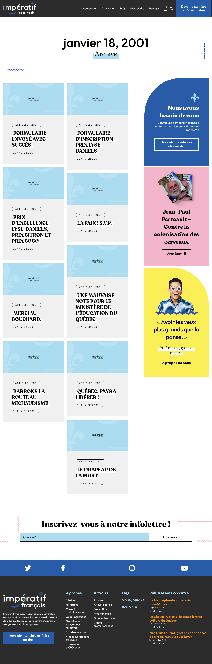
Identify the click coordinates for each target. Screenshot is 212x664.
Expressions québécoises (73, 646)
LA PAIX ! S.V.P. (94, 223)
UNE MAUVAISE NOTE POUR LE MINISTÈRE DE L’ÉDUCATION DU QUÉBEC (96, 307)
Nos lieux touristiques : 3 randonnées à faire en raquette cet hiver (177, 635)
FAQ (125, 593)
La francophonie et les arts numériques (170, 602)
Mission (70, 600)
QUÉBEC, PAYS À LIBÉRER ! (96, 394)
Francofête (100, 609)
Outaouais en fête (104, 618)
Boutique (130, 607)
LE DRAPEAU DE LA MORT (96, 472)
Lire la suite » (156, 611)
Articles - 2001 (26, 124)
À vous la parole (103, 604)
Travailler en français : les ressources (73, 624)
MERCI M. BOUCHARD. (26, 316)
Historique (72, 604)
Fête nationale (102, 613)
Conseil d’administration (75, 611)
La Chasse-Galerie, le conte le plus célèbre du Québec (175, 619)
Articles (98, 600)
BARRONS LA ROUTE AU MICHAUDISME (30, 397)
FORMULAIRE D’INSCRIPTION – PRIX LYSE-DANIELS (96, 142)
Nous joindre (133, 600)
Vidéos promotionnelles (103, 624)
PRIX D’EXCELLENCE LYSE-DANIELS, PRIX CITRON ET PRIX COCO (31, 229)
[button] (89, 8)
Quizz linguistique (76, 616)
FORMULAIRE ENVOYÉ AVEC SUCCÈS (29, 139)
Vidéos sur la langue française (77, 638)
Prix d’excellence (76, 632)
